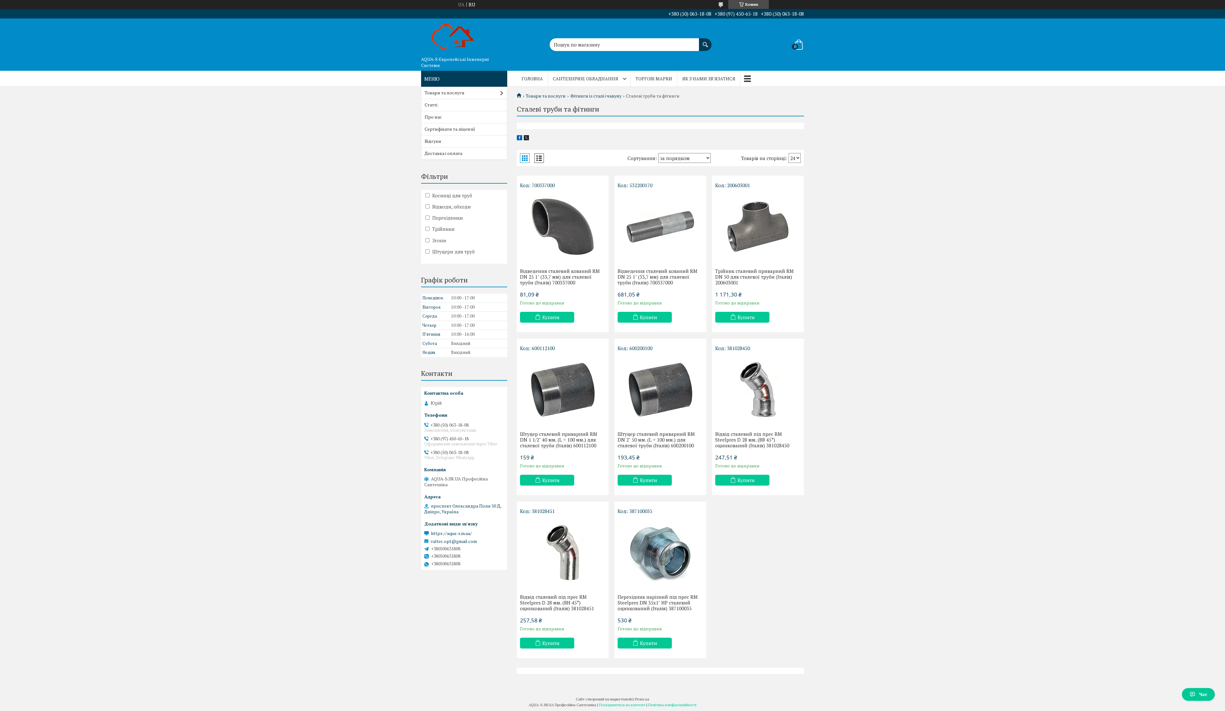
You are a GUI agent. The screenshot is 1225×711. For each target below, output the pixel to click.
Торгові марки (653, 79)
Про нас (433, 117)
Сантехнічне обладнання (585, 79)
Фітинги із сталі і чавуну (595, 96)
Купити (551, 317)
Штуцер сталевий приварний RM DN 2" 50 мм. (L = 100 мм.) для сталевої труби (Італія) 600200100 (656, 439)
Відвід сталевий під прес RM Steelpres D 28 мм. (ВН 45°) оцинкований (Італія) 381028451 (557, 602)
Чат (1203, 694)
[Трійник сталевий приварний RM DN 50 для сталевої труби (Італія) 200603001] (758, 227)
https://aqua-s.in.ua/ (451, 533)
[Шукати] (705, 41)
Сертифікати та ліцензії (450, 129)
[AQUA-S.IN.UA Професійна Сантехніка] (453, 36)
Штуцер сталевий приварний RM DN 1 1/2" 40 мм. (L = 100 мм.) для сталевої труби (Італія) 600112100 (558, 439)
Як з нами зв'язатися (708, 79)
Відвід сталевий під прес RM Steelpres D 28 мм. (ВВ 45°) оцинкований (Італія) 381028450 (752, 439)
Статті (431, 105)
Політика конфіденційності (672, 704)
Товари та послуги (546, 96)
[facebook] (519, 138)
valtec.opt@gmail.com (454, 541)
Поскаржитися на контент (622, 704)
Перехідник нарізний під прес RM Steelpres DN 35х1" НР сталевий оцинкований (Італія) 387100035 (658, 602)
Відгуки (433, 141)
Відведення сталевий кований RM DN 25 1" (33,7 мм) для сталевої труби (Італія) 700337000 (560, 276)
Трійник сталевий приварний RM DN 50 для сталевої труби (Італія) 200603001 (754, 276)
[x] (526, 138)
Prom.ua (642, 699)
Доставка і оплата (443, 153)
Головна (532, 79)
